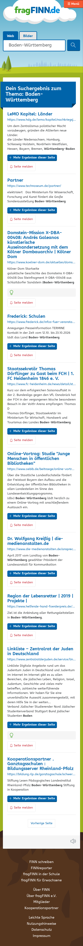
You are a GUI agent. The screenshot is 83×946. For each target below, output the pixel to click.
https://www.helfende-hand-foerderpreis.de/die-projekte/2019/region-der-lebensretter (41, 606)
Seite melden (23, 166)
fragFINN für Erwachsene (41, 880)
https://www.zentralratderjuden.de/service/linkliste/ (41, 659)
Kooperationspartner (41, 908)
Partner (15, 180)
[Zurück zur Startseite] (40, 15)
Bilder (28, 36)
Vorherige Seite (42, 823)
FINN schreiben (41, 862)
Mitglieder (41, 902)
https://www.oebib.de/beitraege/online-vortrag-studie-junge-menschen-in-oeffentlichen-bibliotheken (41, 469)
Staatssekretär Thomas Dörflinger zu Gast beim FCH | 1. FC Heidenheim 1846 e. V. (40, 374)
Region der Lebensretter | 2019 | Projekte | (40, 598)
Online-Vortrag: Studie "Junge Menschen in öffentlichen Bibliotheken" (38, 459)
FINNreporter (41, 868)
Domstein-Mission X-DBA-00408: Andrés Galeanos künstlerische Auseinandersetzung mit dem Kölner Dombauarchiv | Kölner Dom (39, 245)
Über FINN (41, 890)
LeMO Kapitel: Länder (30, 114)
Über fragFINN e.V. (42, 896)
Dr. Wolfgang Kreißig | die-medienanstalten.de (35, 541)
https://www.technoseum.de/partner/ (34, 186)
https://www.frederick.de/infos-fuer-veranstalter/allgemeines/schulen (41, 322)
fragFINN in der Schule (41, 874)
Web (10, 36)
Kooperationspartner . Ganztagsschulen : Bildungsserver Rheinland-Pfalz (40, 764)
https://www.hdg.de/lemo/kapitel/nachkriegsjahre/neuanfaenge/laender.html (41, 120)
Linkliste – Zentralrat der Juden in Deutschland (40, 651)
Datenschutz (41, 929)
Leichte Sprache (41, 917)
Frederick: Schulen (26, 316)
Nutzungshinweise (41, 924)
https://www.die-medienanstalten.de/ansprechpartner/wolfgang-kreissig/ (41, 549)
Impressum (41, 936)
